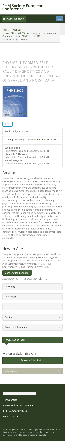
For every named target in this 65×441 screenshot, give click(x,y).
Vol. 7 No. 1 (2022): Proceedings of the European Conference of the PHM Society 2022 (29, 34)
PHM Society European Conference (23, 7)
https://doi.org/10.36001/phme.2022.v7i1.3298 (32, 139)
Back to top (9, 416)
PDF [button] (8, 124)
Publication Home (15, 18)
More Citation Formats (16, 272)
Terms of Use (10, 399)
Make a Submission (32, 360)
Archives (17, 29)
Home (5, 29)
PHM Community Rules (15, 410)
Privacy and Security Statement (19, 405)
